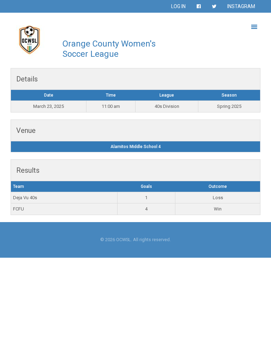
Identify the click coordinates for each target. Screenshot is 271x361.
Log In (178, 6)
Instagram (241, 6)
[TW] (214, 6)
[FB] (198, 6)
